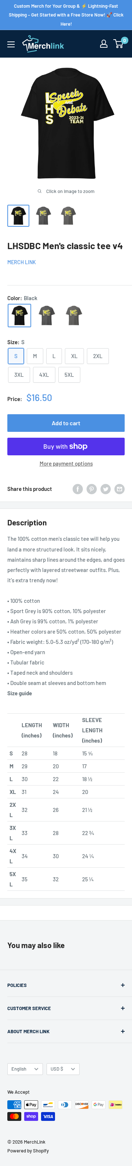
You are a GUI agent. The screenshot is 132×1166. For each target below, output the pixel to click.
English (18, 1069)
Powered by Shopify (28, 1151)
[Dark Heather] (46, 315)
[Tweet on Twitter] (105, 488)
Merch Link (21, 262)
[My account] (103, 44)
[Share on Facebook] (78, 488)
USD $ (57, 1069)
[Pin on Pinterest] (92, 488)
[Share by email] (119, 488)
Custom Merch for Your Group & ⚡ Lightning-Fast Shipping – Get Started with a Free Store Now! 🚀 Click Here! (66, 15)
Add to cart (66, 422)
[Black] (19, 315)
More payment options (66, 463)
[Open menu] (11, 44)
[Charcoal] (73, 315)
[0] (118, 43)
